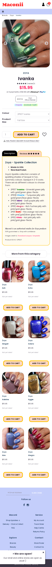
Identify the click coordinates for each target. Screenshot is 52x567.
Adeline (5, 399)
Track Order (39, 524)
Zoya (12, 15)
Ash (3, 288)
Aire (4, 455)
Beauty (13, 547)
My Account (39, 520)
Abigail (5, 343)
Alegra (31, 455)
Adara (31, 343)
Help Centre (39, 528)
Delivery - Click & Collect (13, 524)
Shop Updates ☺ (13, 520)
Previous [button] (5, 43)
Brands (5, 15)
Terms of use (19, 564)
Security (35, 564)
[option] (26, 43)
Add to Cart (26, 134)
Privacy (28, 564)
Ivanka (18, 15)
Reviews (24, 153)
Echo (30, 288)
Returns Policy (39, 531)
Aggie (30, 399)
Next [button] (46, 43)
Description (9, 153)
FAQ (13, 528)
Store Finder (39, 543)
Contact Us (39, 547)
